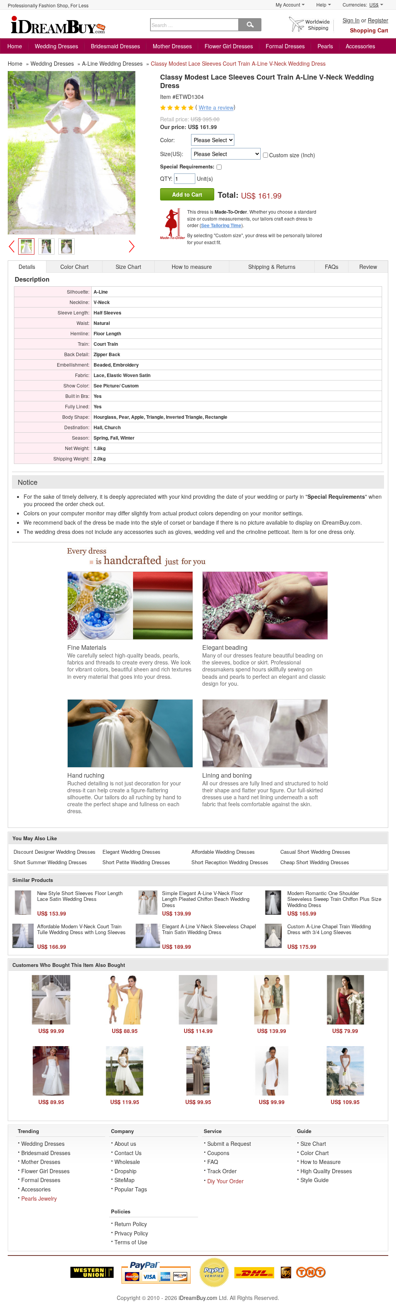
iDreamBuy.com (198, 1297)
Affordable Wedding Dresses (223, 851)
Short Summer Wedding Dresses (50, 862)
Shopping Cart (369, 30)
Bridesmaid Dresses (115, 46)
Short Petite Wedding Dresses (136, 862)
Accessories (360, 46)
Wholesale (127, 1161)
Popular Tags (130, 1189)
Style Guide (314, 1180)
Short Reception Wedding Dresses (229, 862)
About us (125, 1143)
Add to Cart (187, 194)
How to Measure (320, 1161)
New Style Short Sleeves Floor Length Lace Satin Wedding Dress (80, 896)
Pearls (325, 46)
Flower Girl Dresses (229, 46)
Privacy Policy (131, 1233)
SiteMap (124, 1180)
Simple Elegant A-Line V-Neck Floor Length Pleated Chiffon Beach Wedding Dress (205, 899)
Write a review (216, 108)
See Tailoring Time (221, 225)
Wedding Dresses (56, 46)
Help (321, 4)
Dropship (125, 1171)
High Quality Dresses (326, 1171)
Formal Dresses (285, 46)
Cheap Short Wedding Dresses (314, 862)
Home (14, 46)
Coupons (218, 1153)
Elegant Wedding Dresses (131, 851)
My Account (288, 4)
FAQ (212, 1161)
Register (378, 20)
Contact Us (128, 1153)
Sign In (351, 20)
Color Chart (314, 1153)
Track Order (222, 1171)
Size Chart (313, 1143)
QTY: (167, 178)
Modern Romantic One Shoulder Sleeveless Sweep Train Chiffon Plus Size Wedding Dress (334, 899)
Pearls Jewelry (39, 1198)
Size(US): (171, 154)
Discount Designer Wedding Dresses (55, 851)
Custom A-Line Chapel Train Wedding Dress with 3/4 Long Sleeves (329, 929)
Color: (167, 140)
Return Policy (130, 1224)
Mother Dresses (172, 46)
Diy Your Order (225, 1181)
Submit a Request (229, 1143)
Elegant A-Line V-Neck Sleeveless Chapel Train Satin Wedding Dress (209, 929)
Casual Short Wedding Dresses (315, 851)
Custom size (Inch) (292, 155)
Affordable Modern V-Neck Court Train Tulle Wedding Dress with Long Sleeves (81, 929)
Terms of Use (130, 1242)
